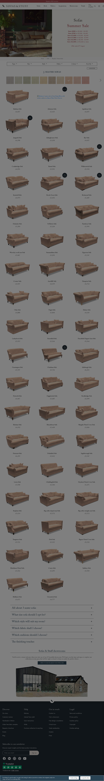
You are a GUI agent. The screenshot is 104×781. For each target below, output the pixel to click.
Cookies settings (73, 777)
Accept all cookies (85, 777)
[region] (52, 778)
